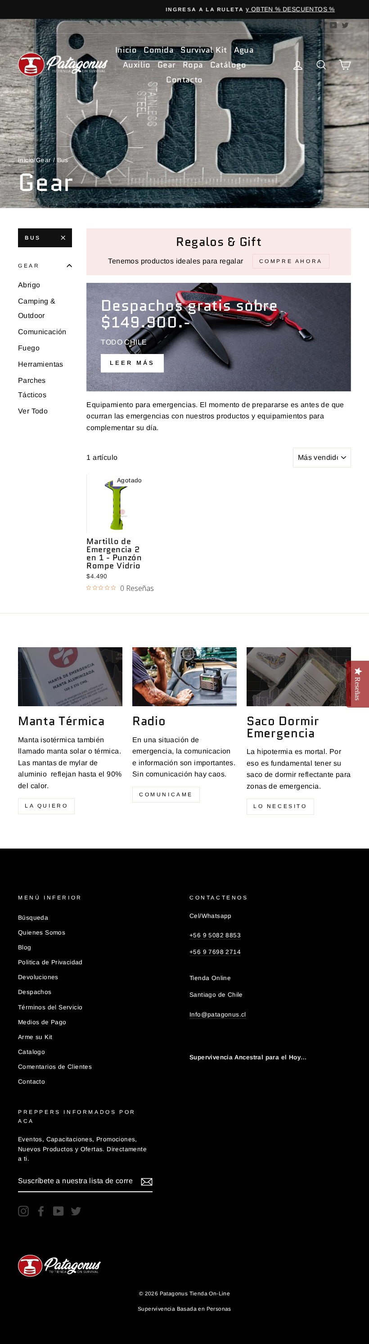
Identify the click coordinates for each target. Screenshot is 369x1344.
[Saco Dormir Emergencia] (299, 676)
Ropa (193, 65)
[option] (184, 9)
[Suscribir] (147, 1181)
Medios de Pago (42, 1022)
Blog (25, 947)
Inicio (126, 50)
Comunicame (166, 794)
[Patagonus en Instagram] (23, 1211)
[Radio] (184, 676)
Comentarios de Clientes (55, 1066)
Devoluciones (38, 977)
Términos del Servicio (50, 1007)
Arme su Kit (35, 1037)
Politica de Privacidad (50, 962)
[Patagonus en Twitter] (76, 1211)
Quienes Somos (41, 932)
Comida (159, 50)
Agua (244, 50)
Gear (167, 65)
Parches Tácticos (32, 388)
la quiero (46, 806)
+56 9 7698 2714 (215, 952)
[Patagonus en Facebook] (41, 1211)
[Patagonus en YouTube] (58, 1211)
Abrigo (29, 285)
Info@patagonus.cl (217, 1014)
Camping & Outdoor (37, 308)
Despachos (35, 992)
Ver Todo (33, 411)
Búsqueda (33, 917)
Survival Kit (203, 50)
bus (33, 238)
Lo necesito (280, 806)
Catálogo (228, 65)
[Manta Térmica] (70, 676)
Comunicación (42, 332)
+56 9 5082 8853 (215, 935)
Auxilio (137, 65)
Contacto (184, 80)
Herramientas (40, 364)
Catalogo (31, 1052)
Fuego (29, 348)
